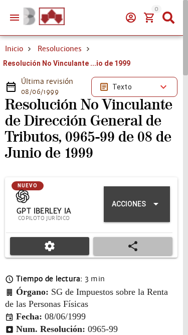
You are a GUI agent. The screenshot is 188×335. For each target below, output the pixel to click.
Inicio (14, 48)
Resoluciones (60, 48)
